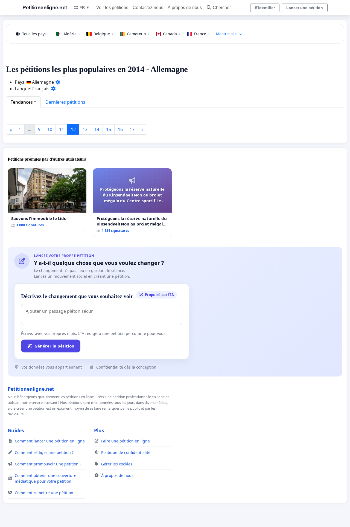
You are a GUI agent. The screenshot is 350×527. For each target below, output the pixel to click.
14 (96, 129)
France (201, 33)
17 (132, 129)
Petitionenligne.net (44, 7)
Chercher (222, 7)
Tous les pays (36, 33)
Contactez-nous (148, 7)
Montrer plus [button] (226, 33)
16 (120, 129)
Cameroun (138, 33)
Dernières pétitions (65, 102)
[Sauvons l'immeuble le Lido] (47, 199)
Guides (16, 430)
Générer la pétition (54, 346)
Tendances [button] (22, 102)
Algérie (71, 33)
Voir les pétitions (112, 7)
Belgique (103, 33)
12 (73, 129)
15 (108, 129)
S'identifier (265, 7)
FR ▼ (85, 7)
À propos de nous (185, 7)
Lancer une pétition (304, 7)
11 (61, 129)
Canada (171, 33)
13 (85, 129)
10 (49, 129)
